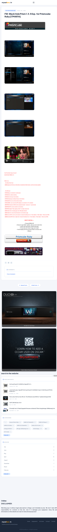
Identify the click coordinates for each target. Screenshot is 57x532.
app (46, 428)
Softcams (41, 521)
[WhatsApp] (11, 263)
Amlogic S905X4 (8, 428)
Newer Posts (24, 285)
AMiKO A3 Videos (9, 425)
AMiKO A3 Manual (43, 422)
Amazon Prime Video (14, 422)
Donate (53, 521)
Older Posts (34, 285)
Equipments (34, 521)
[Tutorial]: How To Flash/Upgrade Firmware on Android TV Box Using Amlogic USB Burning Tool (32, 408)
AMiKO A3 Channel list (29, 422)
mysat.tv (7, 2)
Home (28, 521)
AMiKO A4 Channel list (22, 425)
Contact (48, 521)
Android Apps (37, 428)
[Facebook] (6, 263)
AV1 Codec (7, 431)
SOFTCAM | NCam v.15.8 (15, 402)
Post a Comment (11, 274)
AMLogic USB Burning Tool (23, 428)
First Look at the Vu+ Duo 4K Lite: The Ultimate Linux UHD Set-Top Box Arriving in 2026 (30, 396)
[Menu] (33, 2)
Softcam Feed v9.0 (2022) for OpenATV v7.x (20, 384)
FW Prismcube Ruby (10, 10)
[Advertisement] (29, 488)
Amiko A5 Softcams (37, 425)
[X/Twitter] (8, 263)
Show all (6, 435)
